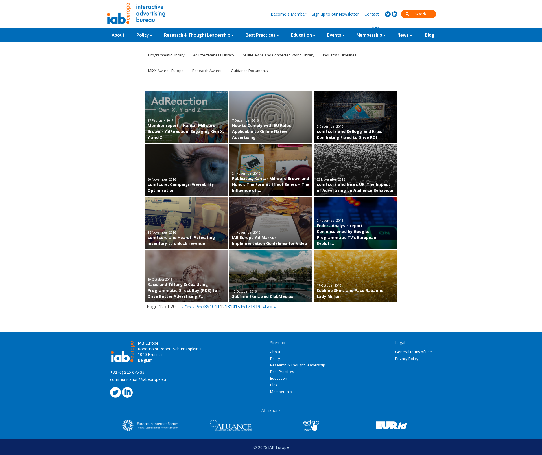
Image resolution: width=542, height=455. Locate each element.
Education (278, 378)
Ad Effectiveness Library (213, 55)
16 (242, 307)
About (118, 35)
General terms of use (413, 351)
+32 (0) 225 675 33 (127, 372)
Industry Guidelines (340, 55)
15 (237, 307)
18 (252, 307)
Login (375, 28)
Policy (142, 35)
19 (257, 307)
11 (217, 307)
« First (186, 306)
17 (247, 307)
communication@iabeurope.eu (138, 379)
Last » (270, 306)
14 (232, 307)
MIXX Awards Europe (166, 70)
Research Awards (207, 70)
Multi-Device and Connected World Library (278, 55)
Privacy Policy (406, 358)
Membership (281, 391)
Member (288, 14)
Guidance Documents (249, 70)
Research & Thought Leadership (197, 35)
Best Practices (282, 371)
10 (212, 307)
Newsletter (335, 14)
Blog (429, 35)
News (403, 35)
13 (227, 307)
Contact (371, 14)
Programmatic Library (166, 55)
